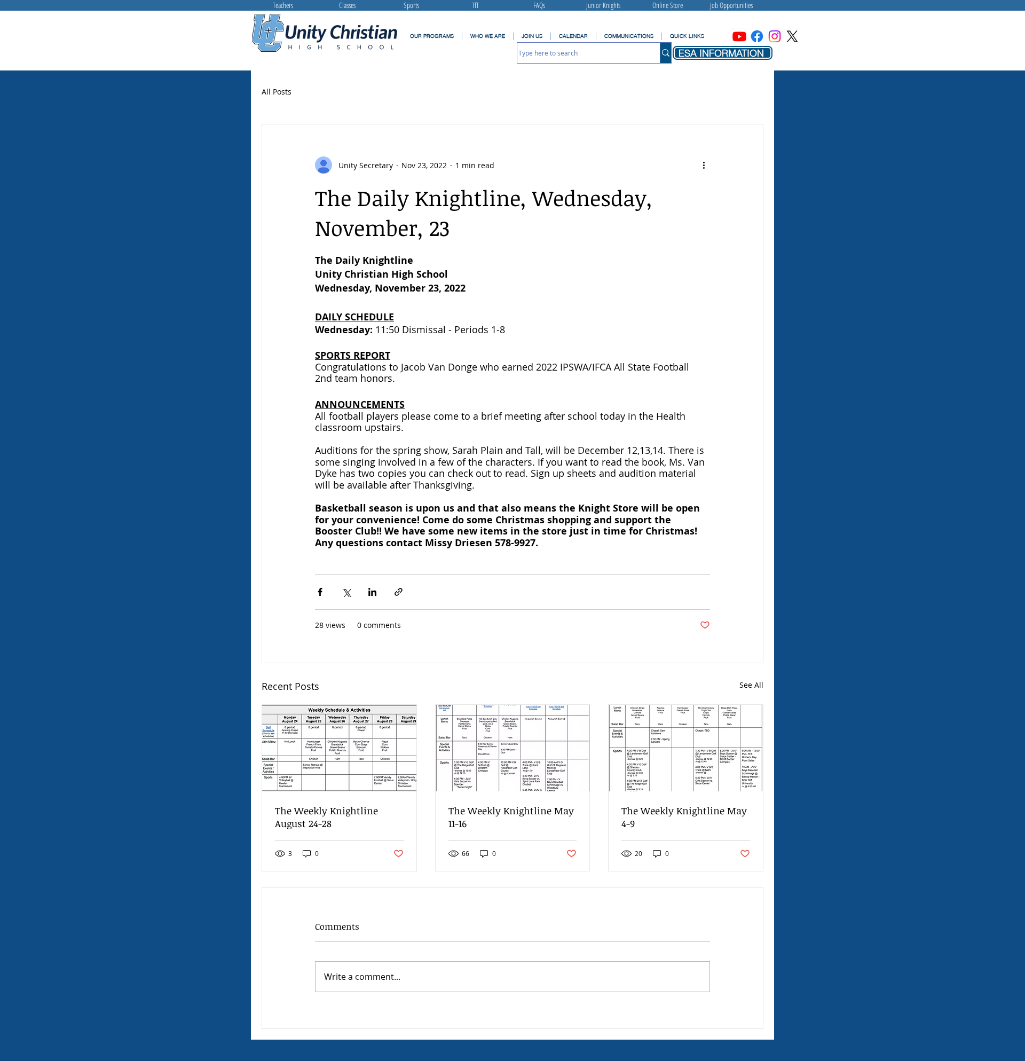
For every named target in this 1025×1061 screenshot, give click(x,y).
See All (751, 685)
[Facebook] (757, 36)
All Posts (276, 92)
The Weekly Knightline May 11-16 (511, 817)
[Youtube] (739, 36)
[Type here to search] (665, 53)
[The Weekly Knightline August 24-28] (339, 748)
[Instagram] (775, 36)
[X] (792, 36)
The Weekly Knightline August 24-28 (326, 817)
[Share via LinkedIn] (372, 592)
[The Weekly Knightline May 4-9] (686, 748)
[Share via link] (398, 592)
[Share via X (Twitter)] (346, 592)
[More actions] (703, 165)
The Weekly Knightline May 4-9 (684, 817)
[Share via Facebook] (320, 592)
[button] (628, 36)
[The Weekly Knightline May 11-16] (513, 748)
